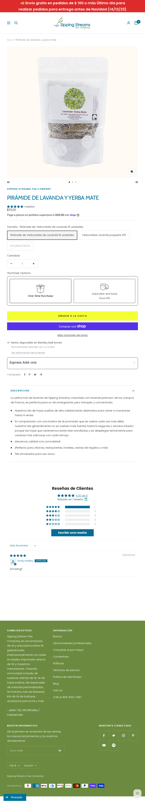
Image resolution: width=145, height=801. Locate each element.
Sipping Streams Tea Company (29, 189)
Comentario (61, 656)
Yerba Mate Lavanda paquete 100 (104, 235)
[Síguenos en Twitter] (113, 735)
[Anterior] (8, 182)
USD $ (12, 765)
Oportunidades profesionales (72, 643)
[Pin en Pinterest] (29, 374)
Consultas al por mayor (68, 650)
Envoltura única (20, 245)
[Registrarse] (59, 750)
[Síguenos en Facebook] (104, 735)
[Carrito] (136, 22)
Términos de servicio (66, 670)
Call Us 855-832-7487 (67, 697)
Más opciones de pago (72, 335)
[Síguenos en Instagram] (123, 735)
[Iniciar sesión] (128, 22)
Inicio (10, 40)
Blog (56, 683)
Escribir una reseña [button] (72, 533)
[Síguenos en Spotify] (113, 745)
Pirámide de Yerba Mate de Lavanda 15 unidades (42, 235)
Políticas (58, 663)
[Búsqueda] (16, 22)
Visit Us (57, 690)
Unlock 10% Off (106, 429)
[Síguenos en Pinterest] (133, 735)
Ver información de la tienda (28, 352)
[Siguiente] (136, 182)
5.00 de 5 (82, 495)
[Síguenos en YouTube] (104, 745)
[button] (15, 206)
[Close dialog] (137, 353)
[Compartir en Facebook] (24, 374)
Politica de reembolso (67, 677)
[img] (18, 555)
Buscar (57, 636)
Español (28, 765)
